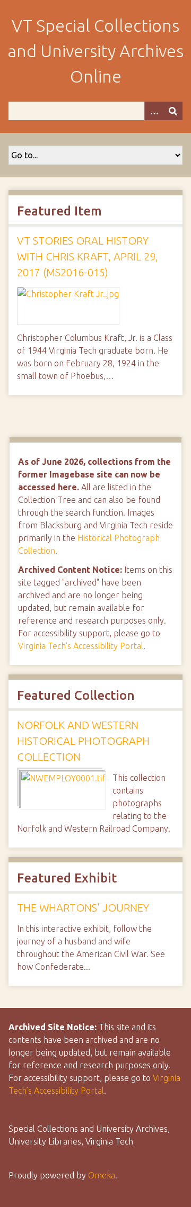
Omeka (101, 1175)
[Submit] (173, 111)
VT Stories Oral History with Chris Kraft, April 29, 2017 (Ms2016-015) (87, 256)
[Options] (153, 111)
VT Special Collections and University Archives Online (95, 51)
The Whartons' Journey (83, 908)
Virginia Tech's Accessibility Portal (80, 646)
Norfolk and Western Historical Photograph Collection (83, 741)
